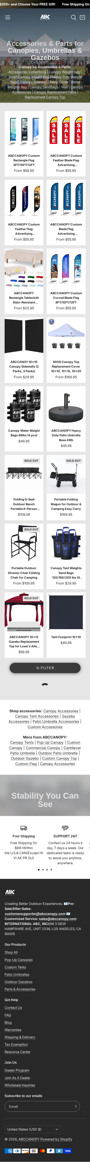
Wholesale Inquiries (20, 1085)
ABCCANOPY (29, 1139)
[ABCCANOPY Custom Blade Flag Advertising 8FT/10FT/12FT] (66, 212)
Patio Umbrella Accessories (56, 721)
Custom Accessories (45, 727)
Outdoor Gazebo (25, 758)
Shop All (11, 952)
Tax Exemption (16, 1044)
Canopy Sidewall (33, 82)
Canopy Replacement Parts (55, 92)
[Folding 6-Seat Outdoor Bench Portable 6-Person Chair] (24, 487)
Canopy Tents (22, 742)
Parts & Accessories (20, 989)
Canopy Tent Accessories (37, 716)
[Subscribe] (76, 1106)
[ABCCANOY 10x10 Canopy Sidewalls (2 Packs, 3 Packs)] (24, 350)
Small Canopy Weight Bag (29, 77)
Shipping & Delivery (20, 1037)
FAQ (8, 1015)
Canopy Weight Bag (64, 72)
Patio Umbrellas (17, 974)
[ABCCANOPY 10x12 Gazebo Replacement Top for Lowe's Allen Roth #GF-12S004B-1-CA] (24, 625)
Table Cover (58, 82)
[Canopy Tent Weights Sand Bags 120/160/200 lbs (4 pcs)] (66, 556)
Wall (64, 87)
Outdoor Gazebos (18, 982)
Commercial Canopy (43, 748)
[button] (8, 17)
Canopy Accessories (60, 711)
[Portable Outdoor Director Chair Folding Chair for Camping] (24, 556)
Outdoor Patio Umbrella (58, 753)
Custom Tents (15, 967)
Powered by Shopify (56, 1139)
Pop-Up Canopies (19, 960)
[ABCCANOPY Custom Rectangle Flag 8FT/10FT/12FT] (24, 143)
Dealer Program (17, 1070)
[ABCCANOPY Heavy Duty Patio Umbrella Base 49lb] (66, 419)
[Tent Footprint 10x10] (66, 625)
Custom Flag (26, 764)
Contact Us (13, 1007)
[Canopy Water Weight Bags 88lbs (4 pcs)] (24, 419)
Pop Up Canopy (50, 742)
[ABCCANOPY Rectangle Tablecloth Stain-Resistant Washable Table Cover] (24, 281)
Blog (8, 1022)
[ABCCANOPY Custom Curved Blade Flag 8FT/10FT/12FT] (66, 281)
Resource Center (18, 1052)
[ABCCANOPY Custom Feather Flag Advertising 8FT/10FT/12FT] (24, 212)
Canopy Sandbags (44, 87)
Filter (47, 668)
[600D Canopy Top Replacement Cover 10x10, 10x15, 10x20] (66, 350)
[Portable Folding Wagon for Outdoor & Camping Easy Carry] (66, 487)
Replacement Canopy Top (45, 97)
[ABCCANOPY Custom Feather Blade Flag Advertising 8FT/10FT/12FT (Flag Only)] (66, 143)
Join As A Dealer (17, 1078)
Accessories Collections (27, 72)
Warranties (13, 1030)
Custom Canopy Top (59, 758)
